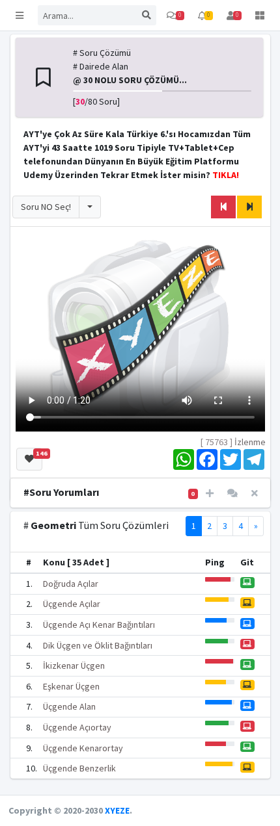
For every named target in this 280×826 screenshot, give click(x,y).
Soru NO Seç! (46, 207)
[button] (19, 15)
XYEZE (117, 810)
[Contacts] (232, 494)
